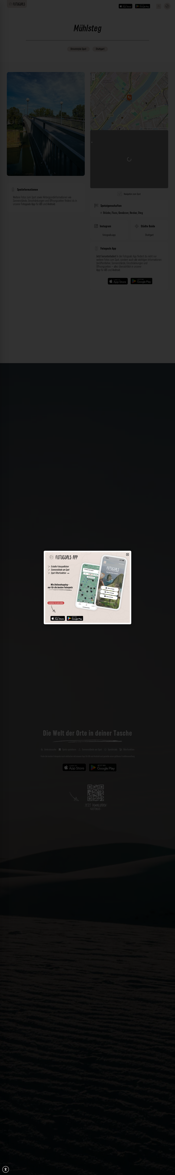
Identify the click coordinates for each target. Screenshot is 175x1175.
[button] (127, 554)
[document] (87, 587)
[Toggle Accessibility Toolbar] (5, 1169)
